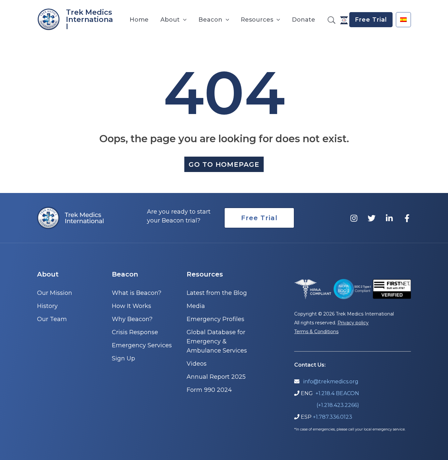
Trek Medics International (89, 19)
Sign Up (123, 358)
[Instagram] (354, 218)
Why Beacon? (132, 319)
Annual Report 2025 (216, 376)
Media (196, 306)
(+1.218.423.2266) (337, 405)
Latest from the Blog (217, 293)
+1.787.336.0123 (332, 417)
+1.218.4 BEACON (337, 393)
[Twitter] (372, 218)
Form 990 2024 (209, 389)
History (47, 306)
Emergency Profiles (215, 319)
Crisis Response (135, 332)
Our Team (52, 319)
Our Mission (54, 293)
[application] (183, 19)
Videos (197, 363)
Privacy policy (353, 323)
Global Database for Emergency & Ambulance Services (217, 341)
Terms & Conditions (316, 332)
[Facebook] (407, 218)
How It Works (131, 306)
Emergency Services (142, 345)
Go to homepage (224, 164)
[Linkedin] (389, 218)
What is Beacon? (136, 293)
